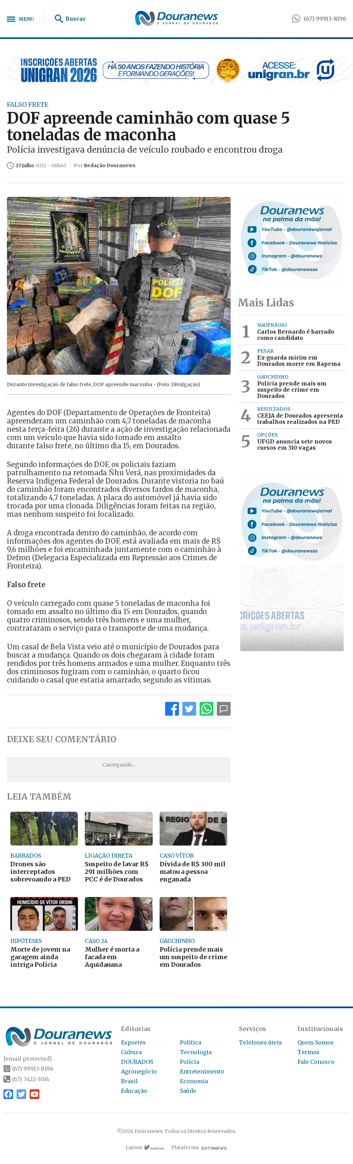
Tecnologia (196, 1052)
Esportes (133, 1042)
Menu (26, 19)
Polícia (189, 1061)
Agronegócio (139, 1071)
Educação (134, 1090)
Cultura (131, 1052)
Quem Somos (315, 1042)
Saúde (188, 1090)
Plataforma (185, 1147)
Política (190, 1042)
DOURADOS (137, 1061)
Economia (194, 1081)
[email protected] (27, 1059)
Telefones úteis (260, 1042)
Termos (308, 1052)
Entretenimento (202, 1071)
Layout (133, 1147)
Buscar (75, 18)
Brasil (129, 1081)
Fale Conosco (315, 1061)
